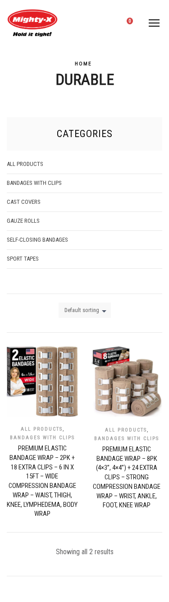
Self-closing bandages (37, 239)
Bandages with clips (42, 438)
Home (83, 63)
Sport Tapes (23, 258)
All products (42, 429)
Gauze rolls (23, 220)
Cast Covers (24, 201)
